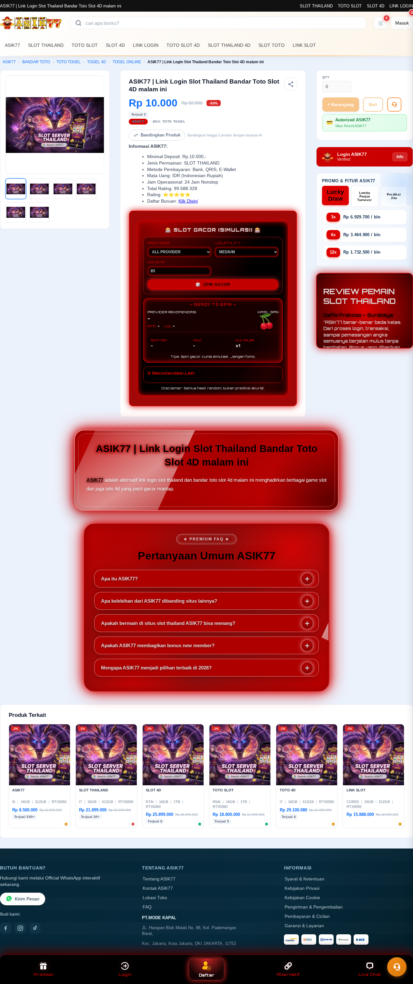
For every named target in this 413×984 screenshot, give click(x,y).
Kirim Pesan (27, 899)
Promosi (43, 974)
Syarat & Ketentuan (304, 879)
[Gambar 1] (15, 188)
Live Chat (369, 974)
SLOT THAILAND (316, 6)
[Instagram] (20, 928)
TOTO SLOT (350, 6)
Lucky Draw (335, 195)
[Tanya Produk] (394, 104)
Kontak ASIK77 (158, 888)
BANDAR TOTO (36, 62)
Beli (373, 104)
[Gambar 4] (86, 188)
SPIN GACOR (213, 284)
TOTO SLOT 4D (183, 45)
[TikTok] (35, 928)
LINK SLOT (304, 45)
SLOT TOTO (271, 45)
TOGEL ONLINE (127, 62)
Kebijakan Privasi (302, 888)
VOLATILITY (228, 243)
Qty (326, 77)
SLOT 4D (375, 6)
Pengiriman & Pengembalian (314, 907)
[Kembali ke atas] (399, 951)
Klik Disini (188, 201)
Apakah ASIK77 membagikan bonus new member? (158, 645)
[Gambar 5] (15, 212)
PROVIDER (158, 243)
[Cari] (78, 23)
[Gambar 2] (39, 188)
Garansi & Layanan (304, 925)
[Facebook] (5, 928)
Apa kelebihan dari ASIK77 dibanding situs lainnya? (159, 601)
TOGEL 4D (96, 62)
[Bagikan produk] (290, 84)
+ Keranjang (340, 104)
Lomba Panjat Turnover (364, 196)
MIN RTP (156, 262)
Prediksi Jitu (394, 196)
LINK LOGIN (401, 6)
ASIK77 (12, 45)
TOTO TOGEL (68, 62)
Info (400, 157)
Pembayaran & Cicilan (307, 916)
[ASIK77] (31, 22)
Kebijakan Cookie (302, 897)
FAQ (147, 907)
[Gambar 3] (63, 188)
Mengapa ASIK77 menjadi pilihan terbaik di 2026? (156, 667)
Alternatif (288, 974)
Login (125, 974)
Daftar (207, 975)
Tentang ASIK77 (159, 879)
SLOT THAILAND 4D (229, 45)
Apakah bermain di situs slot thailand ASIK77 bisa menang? (168, 623)
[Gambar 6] (39, 212)
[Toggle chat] (397, 967)
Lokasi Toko (155, 897)
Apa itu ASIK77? (119, 578)
